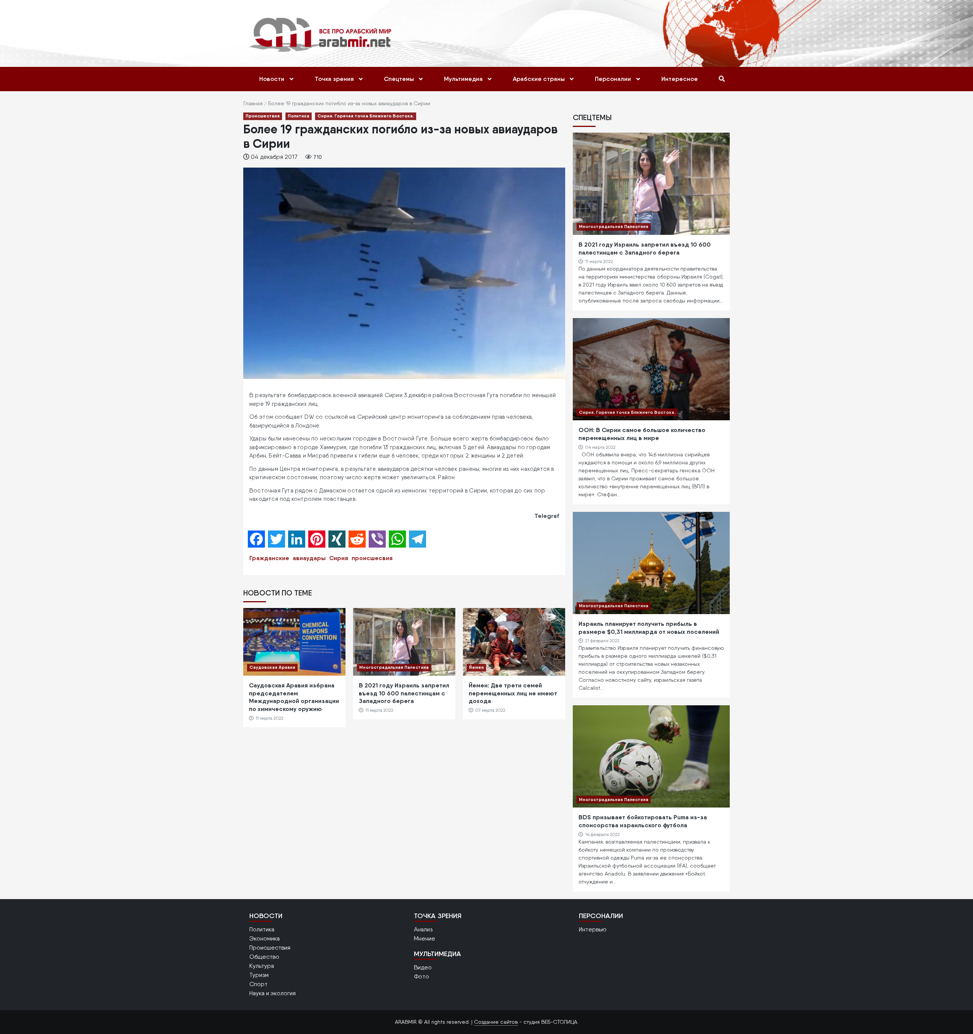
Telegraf (546, 515)
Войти (719, 7)
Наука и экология (272, 993)
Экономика (264, 938)
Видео (423, 967)
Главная (253, 103)
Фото (421, 976)
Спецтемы (399, 78)
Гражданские (269, 558)
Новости (271, 78)
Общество (264, 956)
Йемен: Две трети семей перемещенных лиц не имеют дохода (513, 693)
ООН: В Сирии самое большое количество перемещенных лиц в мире (641, 434)
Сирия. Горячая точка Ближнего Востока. (365, 116)
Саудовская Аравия (272, 667)
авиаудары (309, 558)
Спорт (258, 984)
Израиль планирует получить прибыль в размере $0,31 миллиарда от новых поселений (648, 627)
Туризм (259, 975)
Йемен (476, 667)
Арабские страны (539, 78)
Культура (261, 965)
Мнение (424, 938)
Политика (298, 116)
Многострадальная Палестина (394, 667)
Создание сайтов (496, 1022)
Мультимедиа (463, 78)
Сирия (338, 558)
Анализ (423, 929)
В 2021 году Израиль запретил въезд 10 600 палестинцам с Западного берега (404, 693)
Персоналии (613, 78)
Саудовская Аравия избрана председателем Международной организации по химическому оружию (294, 697)
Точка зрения (334, 78)
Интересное (679, 78)
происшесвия (372, 558)
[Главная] (321, 34)
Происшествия (263, 116)
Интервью (593, 929)
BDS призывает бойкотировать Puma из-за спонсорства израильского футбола (642, 821)
